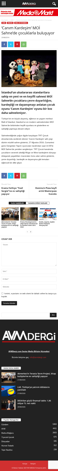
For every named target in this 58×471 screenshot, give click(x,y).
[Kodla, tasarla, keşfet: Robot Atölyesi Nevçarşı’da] (48, 213)
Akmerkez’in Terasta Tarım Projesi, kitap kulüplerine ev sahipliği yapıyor (9, 224)
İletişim (33, 464)
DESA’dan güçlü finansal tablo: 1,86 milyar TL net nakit (34, 402)
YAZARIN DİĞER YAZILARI (37, 203)
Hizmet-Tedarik (7, 446)
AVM (12, 20)
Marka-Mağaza (7, 433)
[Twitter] (11, 44)
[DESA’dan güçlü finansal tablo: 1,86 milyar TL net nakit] (8, 404)
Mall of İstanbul (21, 23)
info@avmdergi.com (38, 357)
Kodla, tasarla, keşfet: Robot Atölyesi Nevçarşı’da (47, 223)
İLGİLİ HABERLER (17, 203)
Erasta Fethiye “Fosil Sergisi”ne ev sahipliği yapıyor (13, 191)
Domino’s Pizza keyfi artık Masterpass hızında (46, 191)
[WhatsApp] (23, 44)
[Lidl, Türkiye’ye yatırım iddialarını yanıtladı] (8, 391)
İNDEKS (10, 23)
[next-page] (30, 231)
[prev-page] (27, 231)
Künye (25, 464)
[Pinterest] (17, 44)
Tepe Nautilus (7, 450)
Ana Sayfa (4, 20)
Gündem (4, 425)
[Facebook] (4, 44)
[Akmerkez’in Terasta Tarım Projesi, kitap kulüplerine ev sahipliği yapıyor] (10, 213)
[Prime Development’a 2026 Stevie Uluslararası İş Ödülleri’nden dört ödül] (29, 213)
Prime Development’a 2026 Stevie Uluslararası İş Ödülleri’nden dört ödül (29, 224)
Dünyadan (5, 441)
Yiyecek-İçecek (7, 437)
